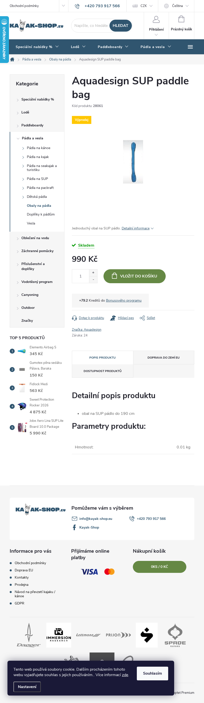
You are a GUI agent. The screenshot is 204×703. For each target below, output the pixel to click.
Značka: (86, 329)
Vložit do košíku (138, 276)
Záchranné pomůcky (37, 251)
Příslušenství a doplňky (33, 266)
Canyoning (29, 294)
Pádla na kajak (38, 157)
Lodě (25, 112)
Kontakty (22, 577)
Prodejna (21, 584)
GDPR (19, 603)
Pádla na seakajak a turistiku (42, 167)
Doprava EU (24, 570)
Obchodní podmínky (24, 6)
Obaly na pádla (39, 205)
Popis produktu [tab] (102, 358)
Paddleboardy (32, 125)
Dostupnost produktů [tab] (103, 371)
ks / (159, 566)
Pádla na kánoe (38, 148)
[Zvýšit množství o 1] (93, 273)
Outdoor (28, 307)
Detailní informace (136, 228)
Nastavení (27, 687)
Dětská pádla (37, 196)
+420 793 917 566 (151, 518)
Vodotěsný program (36, 281)
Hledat (120, 25)
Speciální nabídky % (37, 99)
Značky (27, 320)
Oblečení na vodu (35, 238)
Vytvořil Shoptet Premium (175, 693)
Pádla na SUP (37, 178)
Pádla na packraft (40, 187)
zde (125, 675)
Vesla (31, 223)
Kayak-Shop (89, 527)
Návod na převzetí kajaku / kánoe (35, 594)
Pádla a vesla (32, 138)
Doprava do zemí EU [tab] (164, 358)
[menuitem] (37, 47)
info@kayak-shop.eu (95, 518)
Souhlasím (152, 673)
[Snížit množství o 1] (93, 279)
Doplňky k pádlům (41, 214)
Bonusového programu (124, 300)
